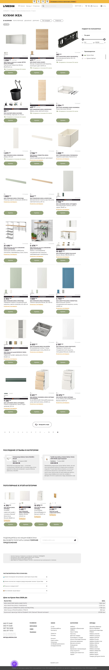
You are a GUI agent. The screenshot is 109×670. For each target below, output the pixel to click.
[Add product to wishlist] (27, 30)
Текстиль (73, 634)
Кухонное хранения (76, 641)
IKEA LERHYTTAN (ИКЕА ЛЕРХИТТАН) (66, 300)
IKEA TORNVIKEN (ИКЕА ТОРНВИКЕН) (67, 155)
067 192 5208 (8, 628)
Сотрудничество (56, 645)
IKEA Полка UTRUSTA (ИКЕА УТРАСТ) (16, 610)
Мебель (72, 626)
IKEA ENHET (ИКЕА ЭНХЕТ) (37, 62)
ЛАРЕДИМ (6, 10)
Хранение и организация (78, 649)
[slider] (83, 39)
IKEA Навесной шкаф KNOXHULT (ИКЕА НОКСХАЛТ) (15, 353)
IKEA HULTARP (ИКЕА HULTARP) (13, 113)
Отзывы (53, 635)
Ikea (5, 24)
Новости (53, 633)
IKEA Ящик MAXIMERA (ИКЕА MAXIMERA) (67, 107)
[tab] (25, 577)
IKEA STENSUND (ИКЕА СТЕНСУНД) (14, 198)
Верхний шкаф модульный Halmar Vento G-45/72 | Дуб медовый (55, 512)
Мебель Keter (94, 647)
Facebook (33, 623)
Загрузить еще (44, 424)
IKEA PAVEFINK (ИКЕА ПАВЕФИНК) (15, 605)
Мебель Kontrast (95, 649)
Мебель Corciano (95, 635)
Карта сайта (54, 640)
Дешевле (27, 20)
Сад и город (74, 632)
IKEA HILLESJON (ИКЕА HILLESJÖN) (40, 346)
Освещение (73, 645)
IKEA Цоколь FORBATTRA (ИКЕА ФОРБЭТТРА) (39, 156)
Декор (72, 647)
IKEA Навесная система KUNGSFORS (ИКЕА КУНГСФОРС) (40, 248)
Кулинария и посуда (76, 637)
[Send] (75, 540)
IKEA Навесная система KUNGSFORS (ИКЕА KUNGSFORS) (14, 248)
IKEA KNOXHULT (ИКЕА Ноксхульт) (66, 253)
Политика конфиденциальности (57, 643)
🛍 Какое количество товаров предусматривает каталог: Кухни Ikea (23, 581)
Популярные (18, 20)
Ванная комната (75, 643)
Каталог (22, 6)
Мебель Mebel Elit (95, 650)
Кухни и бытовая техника (23, 10)
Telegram (33, 632)
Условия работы (56, 628)
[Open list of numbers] (82, 6)
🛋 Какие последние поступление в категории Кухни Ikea (20, 577)
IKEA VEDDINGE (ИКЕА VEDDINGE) (13, 155)
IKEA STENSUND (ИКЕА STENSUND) (40, 300)
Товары (13, 10)
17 (53, 432)
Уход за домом (74, 650)
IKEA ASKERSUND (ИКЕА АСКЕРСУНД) (40, 198)
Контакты (54, 630)
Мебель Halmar (94, 643)
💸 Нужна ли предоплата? (11, 586)
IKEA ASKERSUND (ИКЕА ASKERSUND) (40, 109)
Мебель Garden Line (96, 641)
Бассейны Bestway (95, 626)
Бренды (28, 6)
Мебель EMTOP (94, 637)
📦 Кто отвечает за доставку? (11, 590)
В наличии (36, 6)
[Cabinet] (89, 6)
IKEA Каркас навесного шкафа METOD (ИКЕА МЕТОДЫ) (15, 63)
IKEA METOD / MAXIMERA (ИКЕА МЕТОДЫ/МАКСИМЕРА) (42, 398)
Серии (72, 654)
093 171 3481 (78, 6)
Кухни (34, 10)
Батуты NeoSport (95, 628)
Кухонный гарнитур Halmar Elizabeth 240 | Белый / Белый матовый (26, 612)
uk (103, 6)
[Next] (57, 432)
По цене (87, 35)
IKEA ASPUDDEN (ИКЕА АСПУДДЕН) (66, 204)
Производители (89, 51)
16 (48, 432)
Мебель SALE (94, 652)
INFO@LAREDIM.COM (10, 637)
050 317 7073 (8, 631)
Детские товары (75, 635)
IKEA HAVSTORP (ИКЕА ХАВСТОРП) (15, 603)
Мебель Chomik (94, 634)
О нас (52, 626)
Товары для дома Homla (97, 656)
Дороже (36, 20)
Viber (31, 629)
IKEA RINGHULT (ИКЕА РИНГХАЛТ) (65, 346)
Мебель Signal (94, 654)
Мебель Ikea (93, 645)
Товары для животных (77, 652)
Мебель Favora (94, 639)
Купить (10, 72)
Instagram (33, 626)
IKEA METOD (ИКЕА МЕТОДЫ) (64, 397)
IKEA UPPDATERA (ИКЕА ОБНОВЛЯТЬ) (67, 56)
